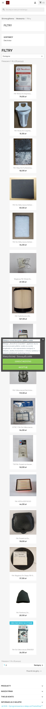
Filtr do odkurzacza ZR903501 (23, 650)
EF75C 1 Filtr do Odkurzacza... (23, 427)
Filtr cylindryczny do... (23, 316)
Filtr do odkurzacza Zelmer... (23, 205)
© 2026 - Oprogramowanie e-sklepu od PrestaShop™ (22, 706)
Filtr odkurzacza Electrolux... (23, 390)
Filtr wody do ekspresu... (23, 94)
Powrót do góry (34, 671)
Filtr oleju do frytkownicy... (23, 168)
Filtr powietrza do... (23, 538)
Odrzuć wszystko (23, 361)
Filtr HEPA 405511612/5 (23, 501)
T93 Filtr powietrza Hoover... (23, 464)
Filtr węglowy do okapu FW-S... (23, 576)
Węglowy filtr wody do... (23, 279)
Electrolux (7, 40)
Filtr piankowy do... (23, 613)
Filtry (8, 25)
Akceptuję (23, 367)
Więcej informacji (9, 356)
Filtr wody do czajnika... (23, 131)
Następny (39, 665)
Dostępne (23, 56)
